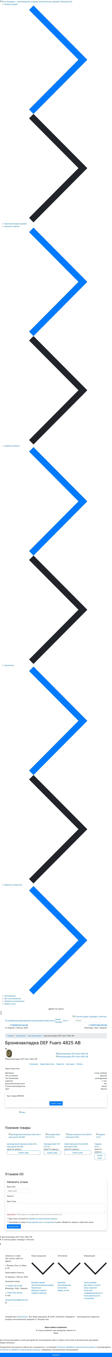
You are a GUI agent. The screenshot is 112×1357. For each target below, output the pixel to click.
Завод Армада (90, 1282)
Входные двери (38, 1282)
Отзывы (8, 1021)
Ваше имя (11, 1187)
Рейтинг (10, 1196)
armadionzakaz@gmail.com (16, 1300)
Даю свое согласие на (32, 1219)
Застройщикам (34, 1021)
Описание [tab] (34, 1064)
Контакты (51, 1021)
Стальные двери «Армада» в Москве (18, 1239)
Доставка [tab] (70, 1064)
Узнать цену (56, 1103)
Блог (65, 1021)
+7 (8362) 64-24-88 (13, 1286)
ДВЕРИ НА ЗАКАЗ (56, 1009)
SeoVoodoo (23, 1317)
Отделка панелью (38, 1293)
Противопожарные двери (42, 1285)
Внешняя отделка (38, 1290)
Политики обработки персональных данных (76, 1347)
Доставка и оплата (92, 1285)
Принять (56, 1355)
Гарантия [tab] (60, 1064)
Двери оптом (63, 1290)
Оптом (44, 1021)
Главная (10, 1036)
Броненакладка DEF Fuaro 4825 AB (17, 1237)
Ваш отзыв (11, 1201)
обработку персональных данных (43, 1219)
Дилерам (24, 1021)
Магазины (16, 1021)
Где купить (62, 1288)
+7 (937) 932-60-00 (13, 1293)
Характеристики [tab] (47, 1064)
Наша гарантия (90, 1288)
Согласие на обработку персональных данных (20, 1350)
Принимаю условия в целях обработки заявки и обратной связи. (51, 1222)
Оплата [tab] (79, 1064)
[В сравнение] (103, 1097)
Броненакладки (35, 1036)
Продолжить (13, 1226)
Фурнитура (21, 1036)
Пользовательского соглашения (40, 1222)
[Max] (6, 1302)
